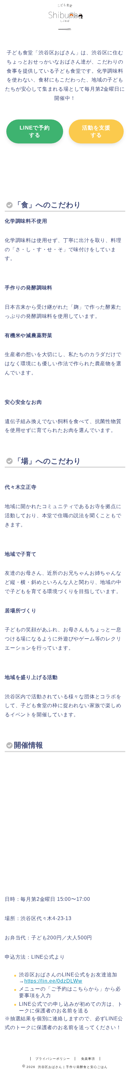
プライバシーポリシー (52, 1058)
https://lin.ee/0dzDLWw (53, 981)
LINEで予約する (35, 131)
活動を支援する (96, 131)
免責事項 (88, 1058)
